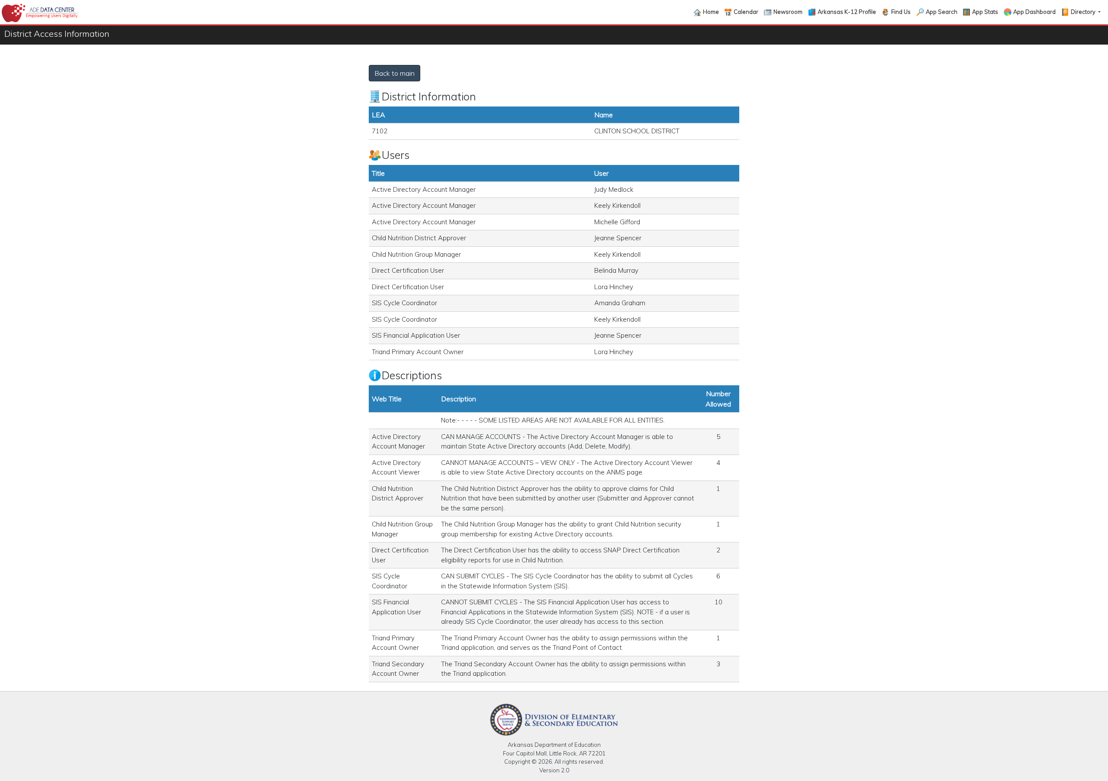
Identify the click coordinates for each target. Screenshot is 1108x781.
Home (711, 11)
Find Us (901, 11)
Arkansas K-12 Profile (847, 11)
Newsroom (787, 11)
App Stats (985, 11)
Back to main (394, 73)
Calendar (746, 11)
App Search (941, 11)
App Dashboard (1034, 11)
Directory (1084, 11)
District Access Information (57, 33)
